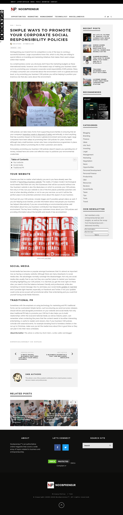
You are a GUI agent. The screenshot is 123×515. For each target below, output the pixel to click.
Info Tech (86, 145)
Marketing (33, 17)
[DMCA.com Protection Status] (59, 463)
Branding (13, 47)
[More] (2, 38)
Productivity (87, 177)
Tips (19, 47)
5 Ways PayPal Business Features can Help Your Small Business (28, 357)
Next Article (62, 352)
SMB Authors (17, 43)
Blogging (86, 133)
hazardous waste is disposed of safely (37, 134)
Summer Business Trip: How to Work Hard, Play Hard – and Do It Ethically (101, 60)
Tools (38, 2)
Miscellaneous (76, 17)
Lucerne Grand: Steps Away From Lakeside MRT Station (100, 82)
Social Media (88, 189)
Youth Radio (47, 258)
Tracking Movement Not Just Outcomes (100, 70)
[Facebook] (2, 12)
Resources (87, 183)
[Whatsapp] (2, 31)
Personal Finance (89, 173)
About (13, 2)
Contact (54, 2)
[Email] (2, 34)
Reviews (86, 186)
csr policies (38, 341)
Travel (85, 202)
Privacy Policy (59, 494)
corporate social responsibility (20, 341)
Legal (85, 151)
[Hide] (0, 42)
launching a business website (30, 182)
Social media (18, 165)
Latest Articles (23, 2)
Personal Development (92, 170)
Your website (18, 162)
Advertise (45, 2)
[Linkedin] (2, 19)
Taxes (85, 192)
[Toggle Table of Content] (74, 159)
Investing (86, 148)
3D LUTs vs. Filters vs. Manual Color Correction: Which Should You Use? (101, 37)
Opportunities (18, 17)
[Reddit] (2, 23)
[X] (2, 16)
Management (46, 17)
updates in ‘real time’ (69, 287)
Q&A (85, 180)
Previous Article (27, 352)
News (85, 164)
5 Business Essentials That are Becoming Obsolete (57, 356)
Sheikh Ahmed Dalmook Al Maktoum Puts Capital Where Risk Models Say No (101, 48)
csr (32, 341)
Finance (86, 139)
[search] (110, 445)
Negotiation (87, 161)
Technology (61, 17)
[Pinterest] (2, 27)
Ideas (32, 2)
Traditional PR (18, 168)
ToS (71, 494)
